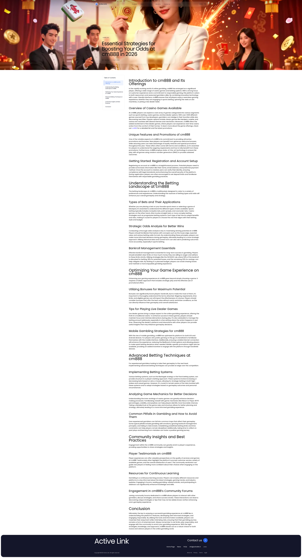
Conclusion (108, 106)
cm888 (134, 128)
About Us (189, 552)
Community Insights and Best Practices (112, 102)
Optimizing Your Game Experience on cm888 (114, 92)
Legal (205, 552)
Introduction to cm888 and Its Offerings (112, 82)
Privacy (195, 552)
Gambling (106, 37)
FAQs (185, 547)
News (179, 547)
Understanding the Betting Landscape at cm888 (112, 87)
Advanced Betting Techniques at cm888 (113, 97)
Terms (201, 552)
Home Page (171, 547)
